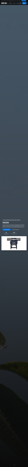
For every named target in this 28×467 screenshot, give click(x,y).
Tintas (14, 3)
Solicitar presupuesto (24, 3)
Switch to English (24, 0)
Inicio (7, 3)
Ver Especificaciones (7, 229)
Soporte (18, 3)
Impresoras (10, 3)
